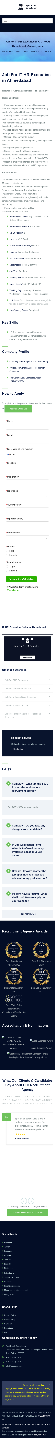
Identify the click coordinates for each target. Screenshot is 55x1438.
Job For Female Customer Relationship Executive (23, 716)
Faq (5, 1332)
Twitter (7, 1247)
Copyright (8, 1324)
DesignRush (9, 1294)
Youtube (7, 1260)
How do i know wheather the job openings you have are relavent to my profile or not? (29, 875)
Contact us (18, 749)
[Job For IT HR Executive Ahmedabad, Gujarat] (27, 662)
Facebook (8, 1243)
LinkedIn (7, 1264)
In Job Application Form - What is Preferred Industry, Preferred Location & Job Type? (28, 850)
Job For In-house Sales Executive (20, 697)
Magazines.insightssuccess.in (16, 1290)
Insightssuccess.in (12, 1286)
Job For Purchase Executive (18, 688)
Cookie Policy (10, 1320)
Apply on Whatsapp (18, 409)
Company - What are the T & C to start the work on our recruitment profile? (30, 787)
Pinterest (8, 1255)
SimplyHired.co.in (11, 1277)
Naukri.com (9, 1268)
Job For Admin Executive (16, 705)
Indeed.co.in (9, 1273)
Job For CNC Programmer (17, 680)
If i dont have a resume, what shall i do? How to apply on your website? (29, 897)
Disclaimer (8, 1328)
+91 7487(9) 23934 (13, 1357)
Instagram (8, 1251)
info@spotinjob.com (14, 1366)
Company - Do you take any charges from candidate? (28, 827)
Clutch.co (8, 1282)
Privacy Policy (10, 1315)
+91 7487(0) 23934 (13, 1362)
